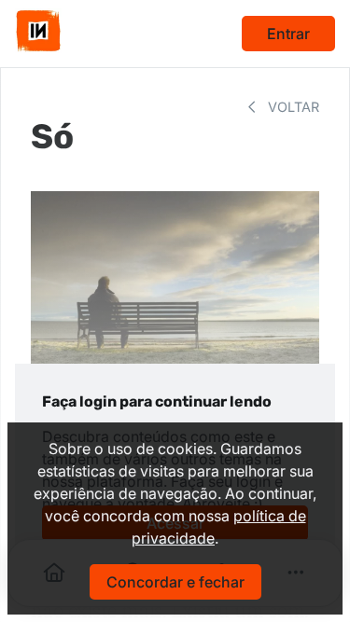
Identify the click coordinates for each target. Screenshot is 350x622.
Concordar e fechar (175, 582)
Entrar (288, 33)
